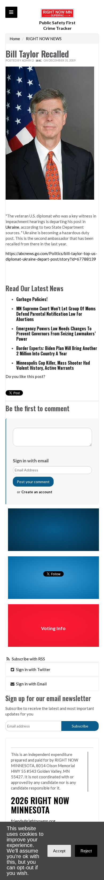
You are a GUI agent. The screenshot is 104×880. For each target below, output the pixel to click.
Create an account (36, 492)
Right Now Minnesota (40, 805)
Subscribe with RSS (28, 658)
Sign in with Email (31, 683)
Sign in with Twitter (32, 669)
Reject (86, 851)
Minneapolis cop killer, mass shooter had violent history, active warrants (53, 365)
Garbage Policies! (31, 299)
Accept (59, 851)
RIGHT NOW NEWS (44, 38)
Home (15, 38)
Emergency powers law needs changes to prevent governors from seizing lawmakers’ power (56, 333)
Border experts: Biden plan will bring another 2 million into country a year (56, 351)
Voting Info (53, 628)
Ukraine (12, 227)
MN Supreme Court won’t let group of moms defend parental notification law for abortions (56, 313)
